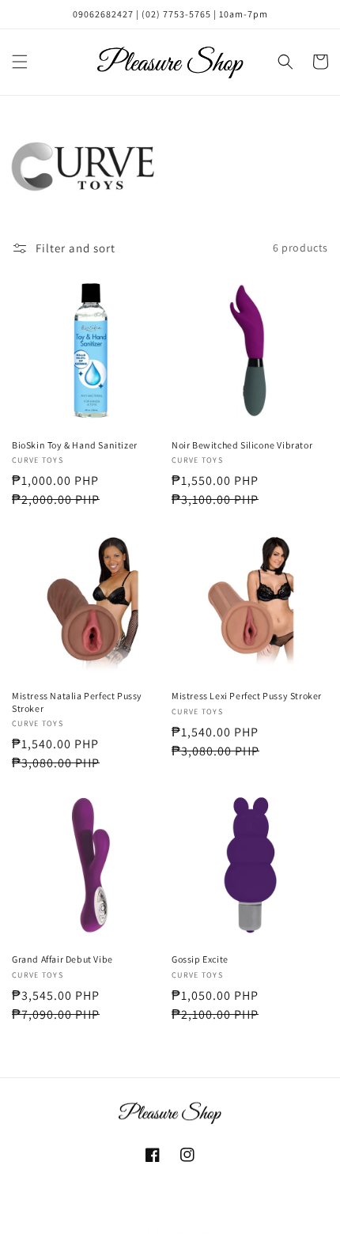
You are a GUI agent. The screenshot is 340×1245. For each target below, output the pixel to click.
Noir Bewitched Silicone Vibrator (242, 445)
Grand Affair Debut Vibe (62, 959)
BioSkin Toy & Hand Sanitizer (75, 445)
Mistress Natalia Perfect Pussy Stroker (77, 702)
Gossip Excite (200, 959)
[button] (19, 61)
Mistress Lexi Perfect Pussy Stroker (247, 696)
